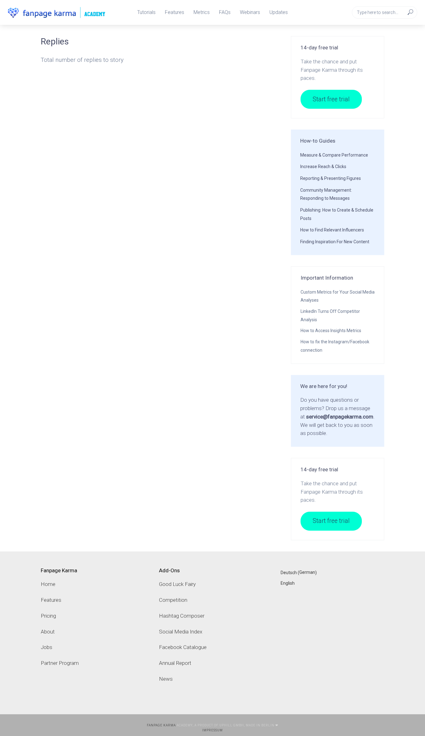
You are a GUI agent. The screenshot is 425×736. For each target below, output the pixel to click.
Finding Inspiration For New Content (334, 241)
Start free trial (331, 99)
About (48, 632)
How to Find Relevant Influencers (332, 229)
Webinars (250, 12)
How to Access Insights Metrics (331, 330)
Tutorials (146, 12)
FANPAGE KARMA (161, 725)
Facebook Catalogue (183, 647)
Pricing (48, 616)
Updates (278, 12)
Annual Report (175, 663)
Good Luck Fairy (177, 584)
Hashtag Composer (181, 616)
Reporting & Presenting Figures (330, 178)
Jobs (46, 647)
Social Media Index (180, 632)
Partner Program (60, 663)
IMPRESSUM (212, 730)
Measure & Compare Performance (334, 155)
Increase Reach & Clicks (323, 166)
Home (48, 584)
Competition (173, 600)
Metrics (202, 12)
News (166, 679)
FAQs (225, 12)
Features (174, 12)
